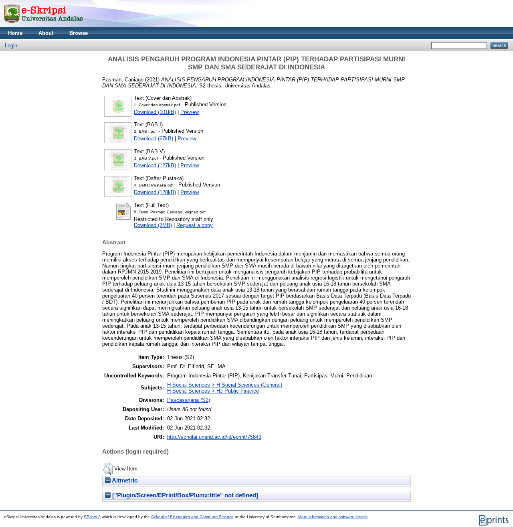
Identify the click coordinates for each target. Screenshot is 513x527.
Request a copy (194, 225)
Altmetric (124, 480)
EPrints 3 (92, 517)
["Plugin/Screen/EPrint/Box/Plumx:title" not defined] (184, 495)
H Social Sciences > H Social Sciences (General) (224, 385)
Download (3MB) (153, 225)
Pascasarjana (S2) (188, 400)
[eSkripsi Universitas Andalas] (43, 25)
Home (15, 33)
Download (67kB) (153, 139)
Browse (78, 33)
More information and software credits (333, 517)
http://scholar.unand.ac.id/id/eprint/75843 (214, 437)
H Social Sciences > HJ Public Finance (213, 391)
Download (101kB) (155, 112)
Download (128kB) (155, 192)
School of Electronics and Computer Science (192, 517)
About (45, 33)
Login (11, 46)
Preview (189, 112)
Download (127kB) (155, 165)
